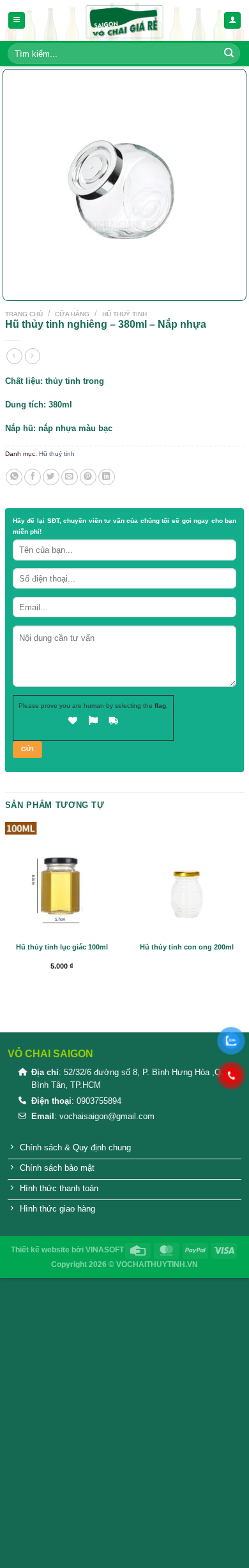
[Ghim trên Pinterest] (88, 477)
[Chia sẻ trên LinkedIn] (106, 477)
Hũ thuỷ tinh (124, 314)
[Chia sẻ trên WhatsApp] (14, 477)
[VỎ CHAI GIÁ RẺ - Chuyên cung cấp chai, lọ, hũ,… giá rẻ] (124, 20)
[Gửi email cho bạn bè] (69, 477)
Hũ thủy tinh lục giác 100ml (62, 947)
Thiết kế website (40, 1250)
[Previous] (15, 280)
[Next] (43, 280)
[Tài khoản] (232, 20)
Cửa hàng (72, 314)
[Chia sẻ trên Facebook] (32, 477)
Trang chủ (24, 314)
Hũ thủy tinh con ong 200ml (187, 947)
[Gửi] (229, 53)
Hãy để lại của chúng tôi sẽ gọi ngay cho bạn (124, 526)
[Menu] (16, 20)
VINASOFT (105, 1250)
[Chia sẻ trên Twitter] (51, 477)
